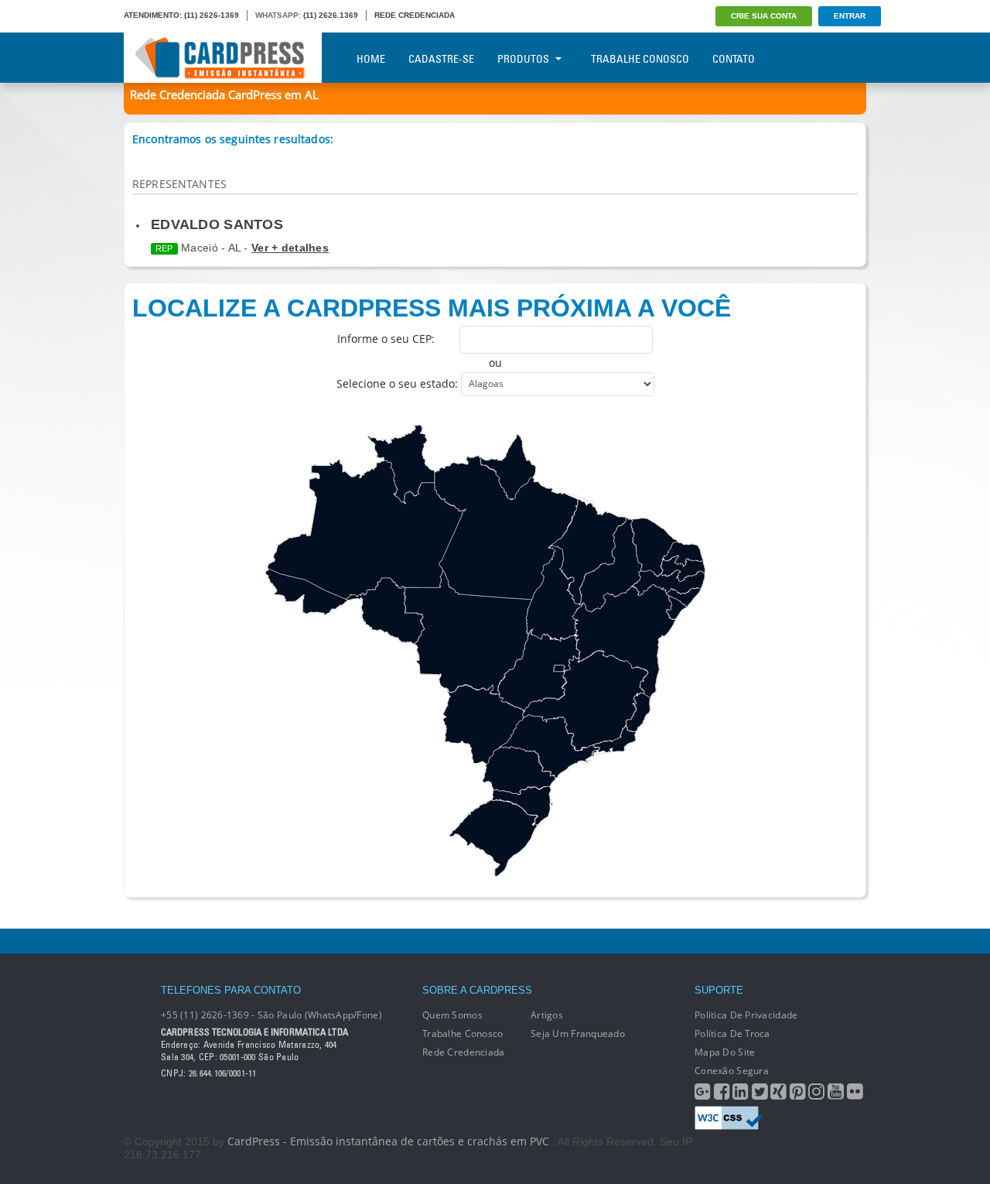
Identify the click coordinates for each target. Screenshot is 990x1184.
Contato (733, 59)
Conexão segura (732, 1070)
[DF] (559, 668)
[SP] (549, 746)
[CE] (654, 547)
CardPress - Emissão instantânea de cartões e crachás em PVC (388, 1141)
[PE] (667, 583)
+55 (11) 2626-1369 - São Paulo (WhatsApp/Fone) (271, 1014)
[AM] (366, 530)
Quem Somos (452, 1014)
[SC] (521, 805)
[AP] (508, 467)
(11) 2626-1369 (211, 15)
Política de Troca (732, 1033)
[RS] (493, 838)
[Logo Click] (223, 58)
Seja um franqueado (578, 1033)
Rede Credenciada (463, 1052)
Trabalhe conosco (462, 1033)
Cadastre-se (441, 59)
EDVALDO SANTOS (217, 224)
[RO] (385, 611)
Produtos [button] (523, 59)
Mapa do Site (725, 1052)
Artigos (547, 1014)
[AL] (683, 597)
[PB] (682, 568)
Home (371, 59)
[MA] (587, 550)
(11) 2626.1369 (330, 15)
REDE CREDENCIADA (414, 15)
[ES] (638, 712)
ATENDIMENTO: (153, 15)
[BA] (624, 641)
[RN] (682, 553)
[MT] (468, 632)
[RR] (401, 464)
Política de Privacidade (746, 1014)
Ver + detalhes (290, 247)
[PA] (506, 527)
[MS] (483, 724)
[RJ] (613, 741)
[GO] (539, 670)
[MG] (585, 700)
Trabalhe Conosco (640, 59)
